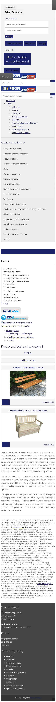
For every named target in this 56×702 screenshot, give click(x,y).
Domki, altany (9, 294)
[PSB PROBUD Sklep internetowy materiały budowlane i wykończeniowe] (19, 78)
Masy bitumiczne (10, 159)
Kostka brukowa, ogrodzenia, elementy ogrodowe (24, 209)
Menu (9, 103)
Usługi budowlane (19, 116)
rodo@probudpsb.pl (20, 527)
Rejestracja (10, 7)
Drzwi (5, 169)
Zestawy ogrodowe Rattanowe (16, 278)
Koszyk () (9, 50)
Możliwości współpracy (16, 672)
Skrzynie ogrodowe (11, 179)
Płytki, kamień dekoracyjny (14, 204)
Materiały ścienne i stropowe (15, 153)
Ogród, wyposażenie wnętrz (15, 224)
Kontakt (15, 120)
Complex (28, 352)
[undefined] (19, 91)
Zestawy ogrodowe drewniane (16, 275)
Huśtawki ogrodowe (11, 271)
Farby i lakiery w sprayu (13, 149)
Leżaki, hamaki (9, 268)
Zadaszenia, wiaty (10, 229)
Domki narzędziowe (11, 174)
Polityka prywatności (21, 129)
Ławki (5, 303)
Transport (16, 113)
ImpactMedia (35, 698)
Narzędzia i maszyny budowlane (16, 189)
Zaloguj (9, 37)
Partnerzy (10, 675)
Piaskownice (8, 284)
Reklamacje (11, 682)
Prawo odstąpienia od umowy (25, 123)
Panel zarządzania (14, 43)
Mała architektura (10, 297)
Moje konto (30, 43)
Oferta (15, 110)
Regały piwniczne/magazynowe (16, 219)
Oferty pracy (17, 126)
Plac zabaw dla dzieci (12, 300)
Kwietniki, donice (10, 288)
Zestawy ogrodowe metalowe (16, 281)
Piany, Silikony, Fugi (11, 184)
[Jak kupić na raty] (11, 313)
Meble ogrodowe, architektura (21, 337)
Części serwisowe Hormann (15, 234)
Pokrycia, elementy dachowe (15, 164)
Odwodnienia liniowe (12, 214)
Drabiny (6, 239)
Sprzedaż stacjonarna (21, 132)
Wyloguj (42, 43)
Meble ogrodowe (28, 360)
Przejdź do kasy (12, 70)
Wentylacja (8, 199)
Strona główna (12, 330)
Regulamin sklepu (13, 663)
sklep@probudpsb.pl (9, 638)
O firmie (15, 107)
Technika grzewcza (11, 194)
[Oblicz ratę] (14, 319)
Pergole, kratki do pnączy (14, 291)
